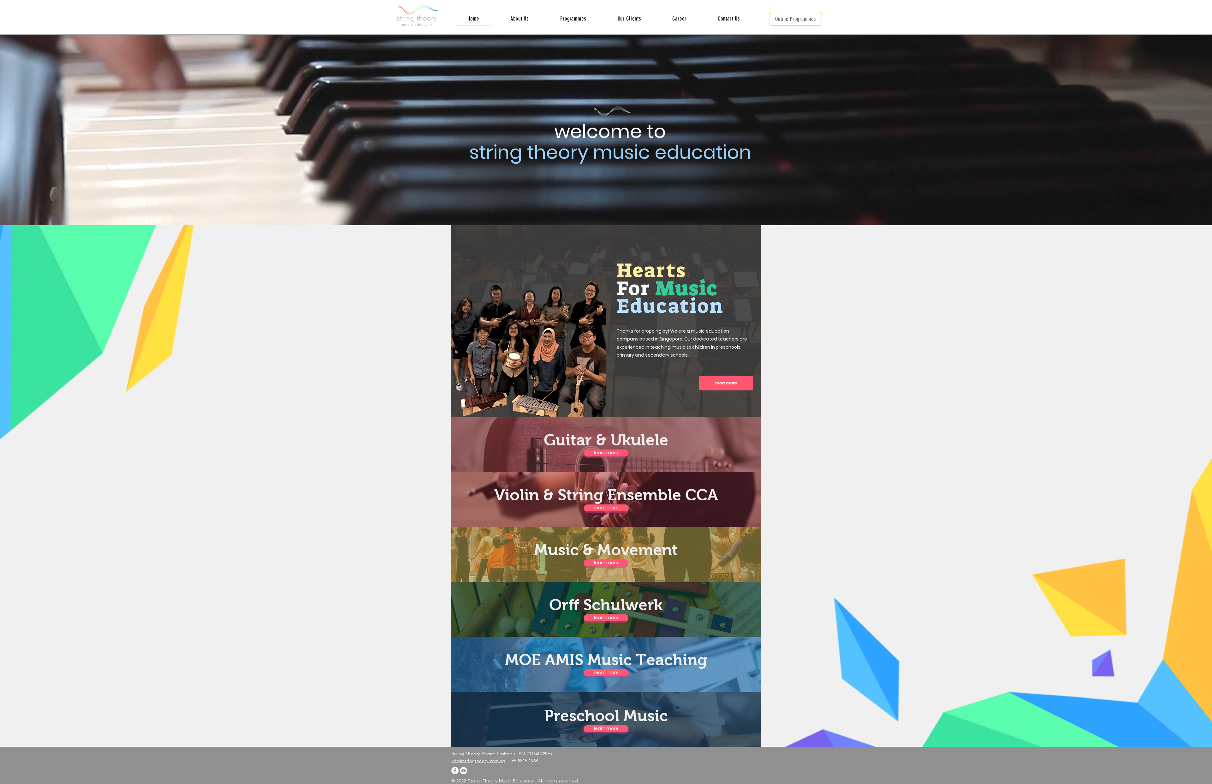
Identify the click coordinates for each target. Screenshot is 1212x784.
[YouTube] (463, 770)
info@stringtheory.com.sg (478, 760)
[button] (573, 19)
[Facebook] (455, 770)
